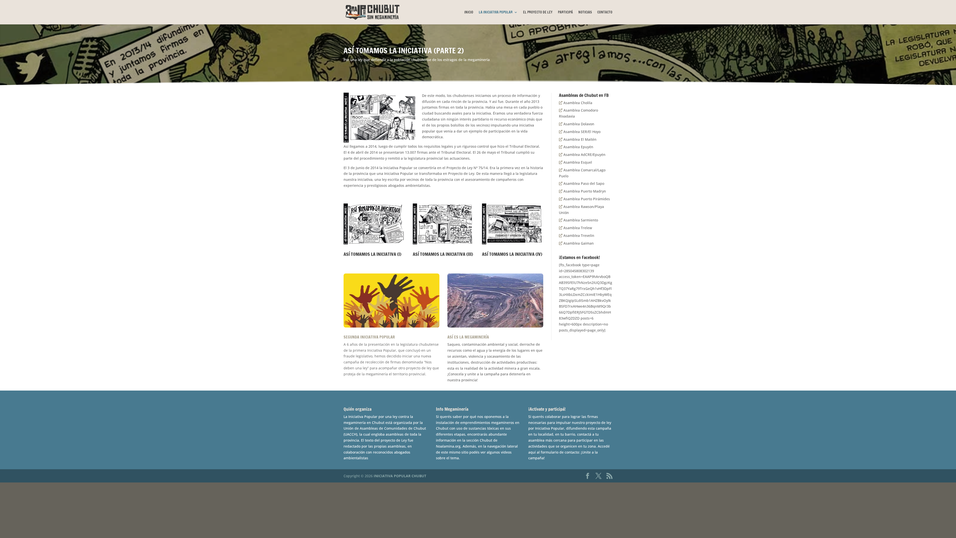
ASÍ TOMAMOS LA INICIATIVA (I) (372, 254)
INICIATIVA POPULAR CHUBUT (400, 475)
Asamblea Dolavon (578, 124)
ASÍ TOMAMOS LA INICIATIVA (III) (443, 254)
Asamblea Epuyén (577, 146)
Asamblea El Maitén (579, 139)
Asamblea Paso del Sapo (583, 183)
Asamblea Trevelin (578, 235)
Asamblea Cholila (577, 102)
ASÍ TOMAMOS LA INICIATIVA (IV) (512, 254)
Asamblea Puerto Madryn (584, 191)
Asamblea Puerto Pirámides (586, 199)
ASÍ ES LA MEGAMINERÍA (468, 337)
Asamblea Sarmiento (580, 220)
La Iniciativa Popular (496, 12)
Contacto (604, 12)
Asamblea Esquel (577, 162)
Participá (565, 12)
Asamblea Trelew (577, 227)
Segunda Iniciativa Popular (369, 337)
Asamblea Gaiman (578, 243)
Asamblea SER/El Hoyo (581, 131)
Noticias (585, 12)
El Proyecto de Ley (537, 12)
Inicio (468, 12)
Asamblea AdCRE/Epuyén (583, 154)
